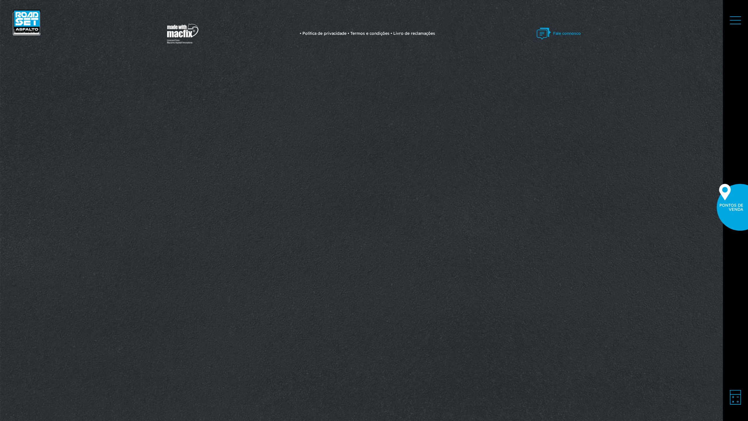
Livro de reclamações (414, 33)
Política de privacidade (324, 33)
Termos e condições (369, 33)
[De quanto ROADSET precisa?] (735, 397)
